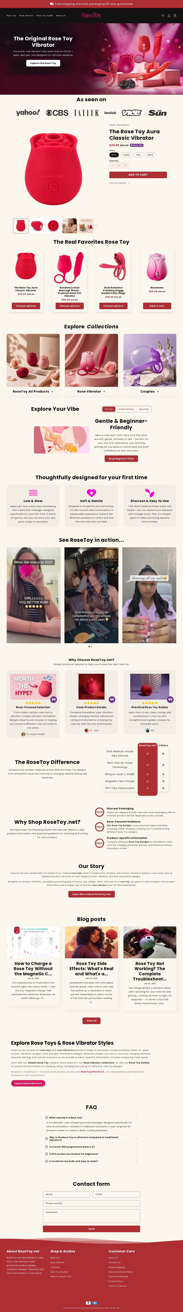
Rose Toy (55, 1257)
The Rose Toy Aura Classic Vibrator (26, 289)
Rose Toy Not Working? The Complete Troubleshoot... (150, 971)
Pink (139, 155)
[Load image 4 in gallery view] (69, 225)
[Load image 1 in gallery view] (20, 225)
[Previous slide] (10, 598)
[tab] (89, 646)
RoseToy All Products (31, 391)
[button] (163, 15)
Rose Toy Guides (139, 1062)
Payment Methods (118, 1276)
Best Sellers (123, 125)
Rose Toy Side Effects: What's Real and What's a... (92, 968)
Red (114, 155)
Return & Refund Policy (121, 1272)
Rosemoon (157, 287)
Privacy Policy (116, 1281)
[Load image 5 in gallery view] (86, 225)
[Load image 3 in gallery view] (53, 225)
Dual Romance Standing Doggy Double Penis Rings (113, 290)
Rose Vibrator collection (99, 1062)
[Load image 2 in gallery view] (37, 225)
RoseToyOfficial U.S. (93, 1071)
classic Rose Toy (38, 1062)
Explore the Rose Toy (43, 63)
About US (113, 1257)
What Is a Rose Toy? (61, 1276)
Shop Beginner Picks (121, 458)
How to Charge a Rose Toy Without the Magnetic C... (33, 968)
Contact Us (115, 1262)
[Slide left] (10, 226)
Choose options (26, 305)
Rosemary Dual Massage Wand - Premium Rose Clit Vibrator (69, 291)
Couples (148, 391)
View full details (117, 183)
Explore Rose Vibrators (28, 1083)
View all (91, 1020)
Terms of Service (118, 1286)
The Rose (55, 1267)
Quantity (113, 161)
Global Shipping (117, 1267)
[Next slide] (173, 598)
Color (112, 150)
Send (91, 1228)
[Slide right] (97, 226)
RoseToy (73, 1308)
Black (150, 155)
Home (112, 125)
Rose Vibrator (89, 391)
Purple (126, 155)
